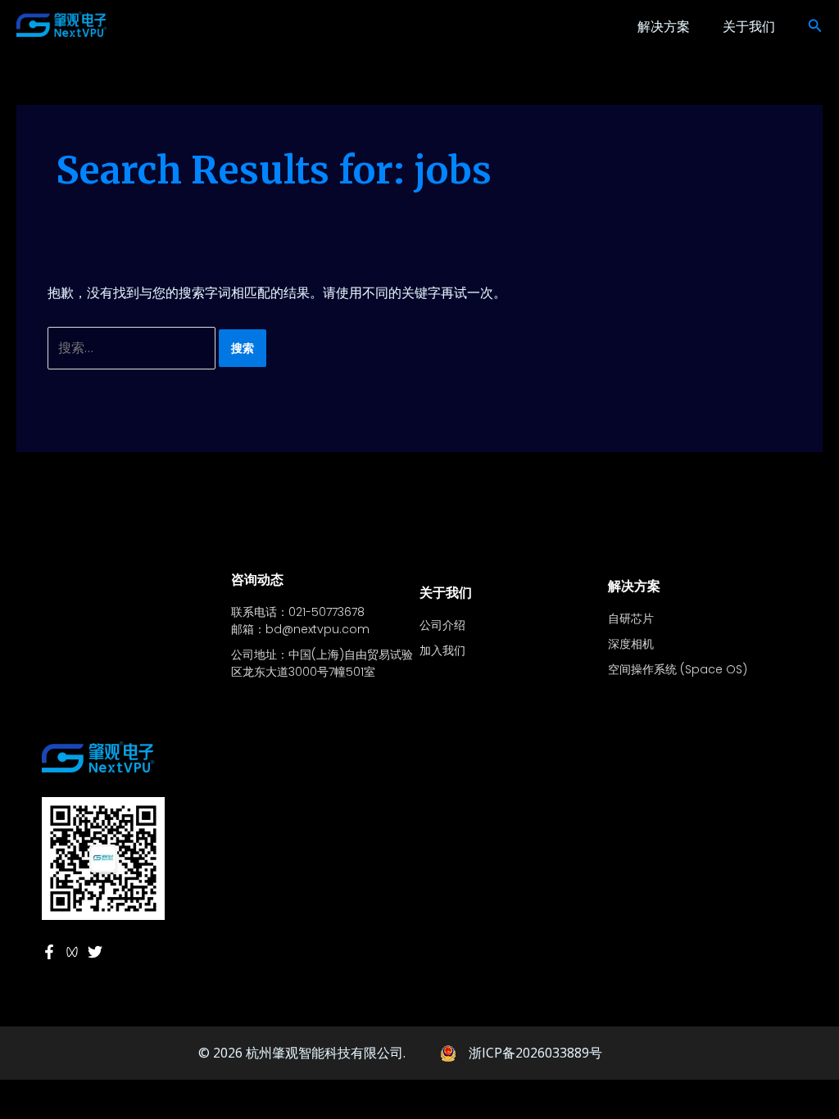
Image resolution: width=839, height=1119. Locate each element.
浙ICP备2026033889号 (535, 1053)
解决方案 (663, 26)
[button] (815, 26)
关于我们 (749, 26)
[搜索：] (133, 347)
